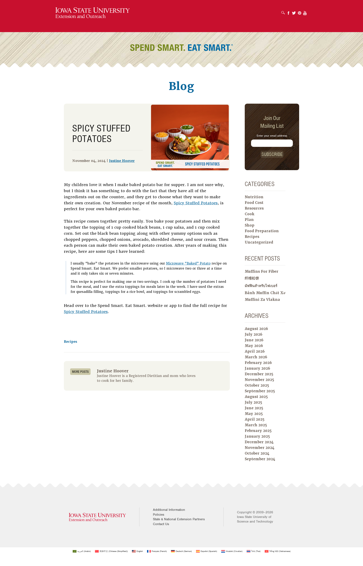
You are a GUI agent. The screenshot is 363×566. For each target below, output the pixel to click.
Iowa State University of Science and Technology (255, 519)
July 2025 (253, 402)
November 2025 (259, 379)
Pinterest (299, 11)
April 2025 (254, 419)
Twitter (293, 11)
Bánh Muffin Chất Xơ (265, 293)
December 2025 (259, 374)
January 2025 (257, 436)
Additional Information (169, 510)
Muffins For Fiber (261, 271)
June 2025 (254, 408)
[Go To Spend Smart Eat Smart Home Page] (92, 12)
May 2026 (254, 345)
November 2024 (259, 447)
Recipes (70, 342)
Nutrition (254, 197)
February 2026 (258, 362)
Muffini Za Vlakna (262, 299)
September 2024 (260, 459)
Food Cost (254, 202)
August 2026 (256, 328)
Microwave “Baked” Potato (188, 263)
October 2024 (257, 453)
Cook (249, 214)
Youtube (305, 11)
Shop (249, 225)
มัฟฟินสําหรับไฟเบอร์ (261, 285)
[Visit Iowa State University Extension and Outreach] (97, 517)
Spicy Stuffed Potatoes (196, 203)
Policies (158, 515)
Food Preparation (262, 231)
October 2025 (257, 385)
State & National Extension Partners (179, 519)
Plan (249, 219)
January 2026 (257, 368)
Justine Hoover (122, 161)
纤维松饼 (252, 278)
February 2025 (258, 430)
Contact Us (161, 524)
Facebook (288, 11)
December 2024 (259, 442)
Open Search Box (284, 11)
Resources (254, 208)
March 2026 (256, 357)
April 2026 (255, 351)
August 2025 (256, 396)
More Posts (80, 371)
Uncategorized (259, 242)
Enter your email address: (272, 135)
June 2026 (254, 340)
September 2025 (260, 391)
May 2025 (254, 413)
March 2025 (256, 425)
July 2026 (253, 334)
